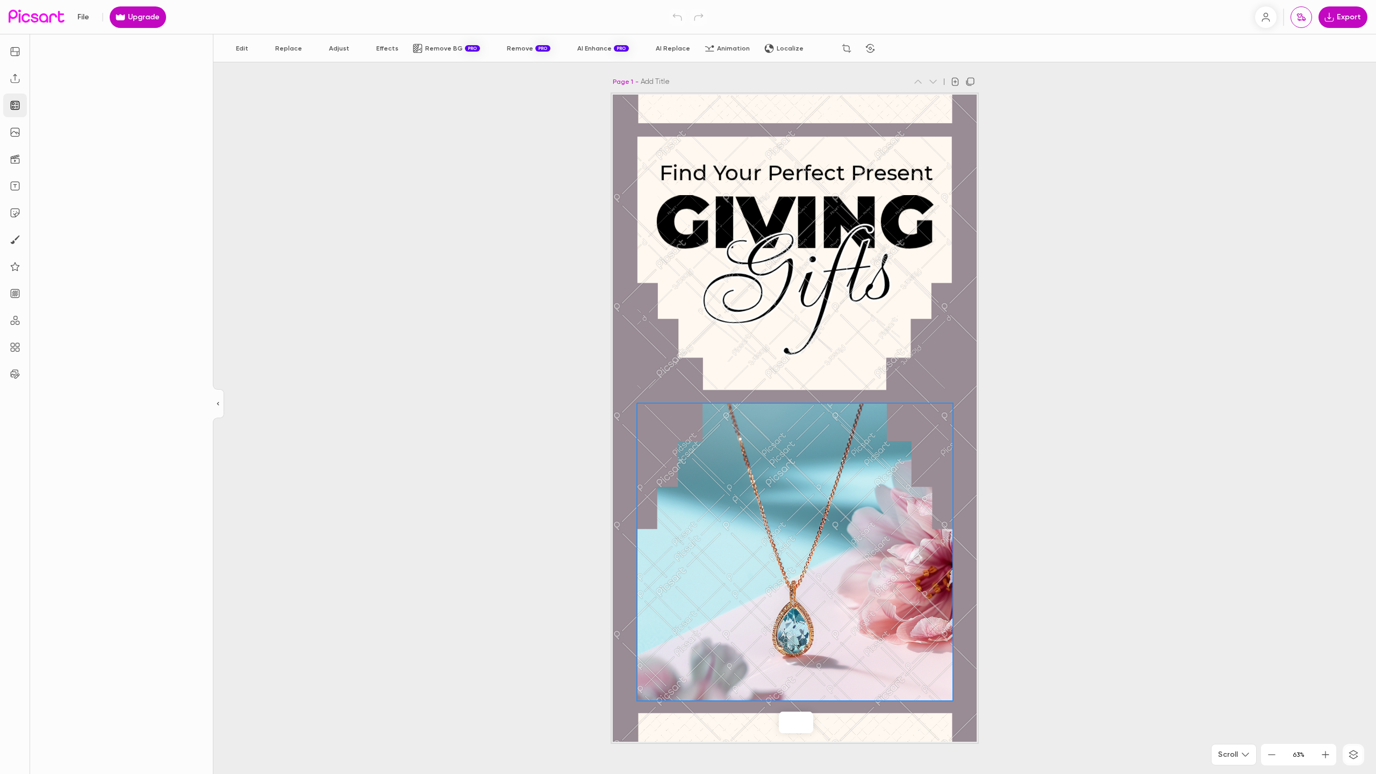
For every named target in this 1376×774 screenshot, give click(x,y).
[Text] (15, 186)
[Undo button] (677, 17)
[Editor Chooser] (218, 404)
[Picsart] (36, 17)
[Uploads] (15, 78)
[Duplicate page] (970, 81)
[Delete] (894, 48)
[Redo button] (698, 17)
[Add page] (955, 81)
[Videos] (15, 159)
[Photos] (15, 132)
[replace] (773, 722)
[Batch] (15, 374)
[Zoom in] (1325, 754)
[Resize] (15, 51)
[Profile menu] (1266, 17)
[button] (688, 387)
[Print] (1301, 17)
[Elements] (15, 266)
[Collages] (15, 347)
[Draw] (15, 240)
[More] (818, 722)
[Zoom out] (1271, 754)
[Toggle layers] (1353, 754)
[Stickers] (15, 213)
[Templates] (15, 105)
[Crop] (846, 48)
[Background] (15, 293)
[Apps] (15, 320)
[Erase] (823, 48)
